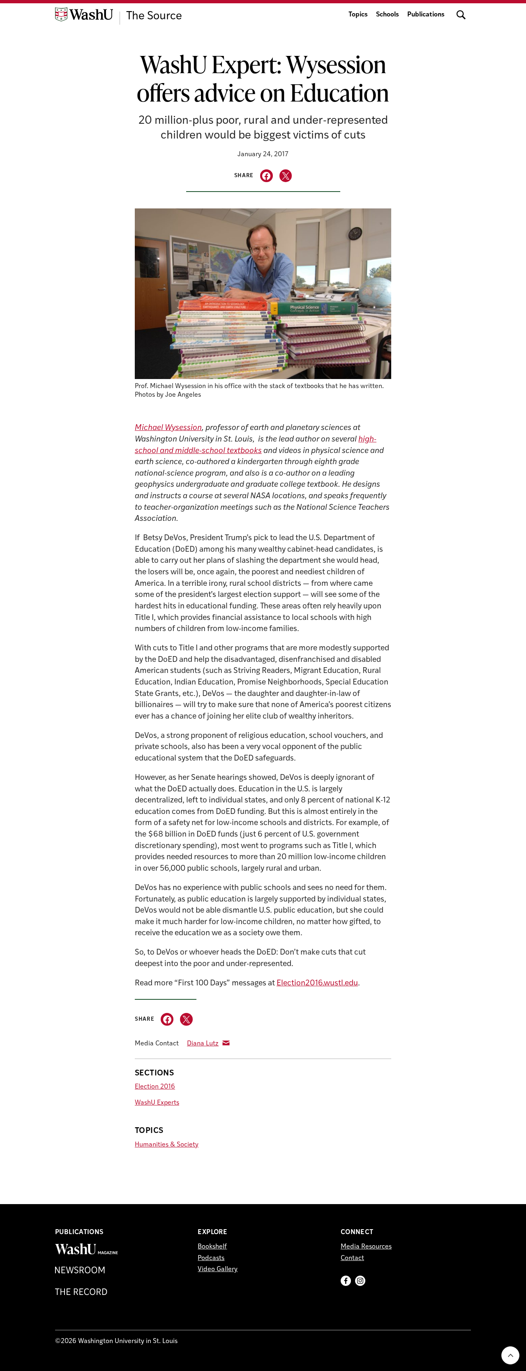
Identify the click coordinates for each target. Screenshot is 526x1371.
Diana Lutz (203, 1043)
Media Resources (366, 1247)
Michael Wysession (168, 428)
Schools (387, 15)
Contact (352, 1258)
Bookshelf (212, 1247)
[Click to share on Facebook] (266, 175)
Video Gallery (218, 1269)
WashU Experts (157, 1103)
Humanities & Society (166, 1145)
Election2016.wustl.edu (317, 983)
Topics (358, 15)
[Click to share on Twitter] (285, 175)
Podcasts (211, 1258)
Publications (426, 15)
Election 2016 (155, 1087)
